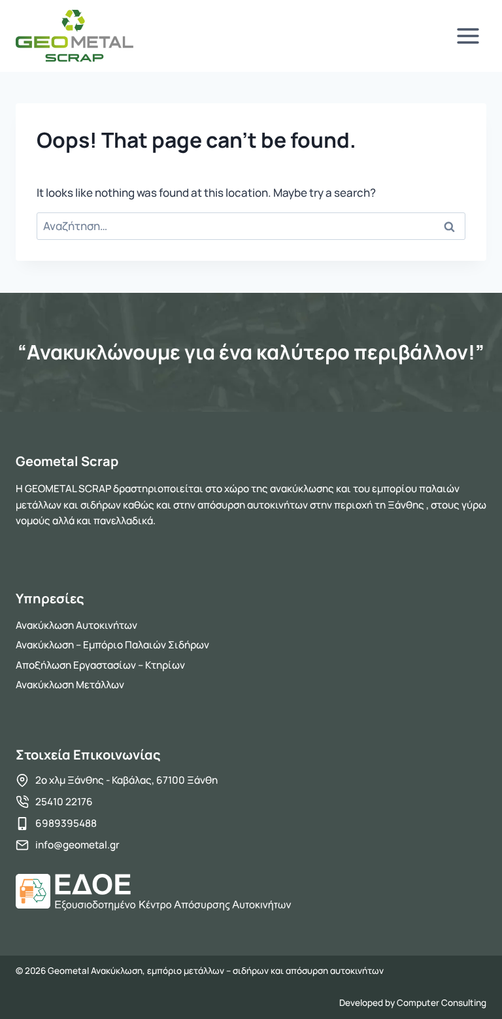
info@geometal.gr (77, 845)
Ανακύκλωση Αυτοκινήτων (76, 625)
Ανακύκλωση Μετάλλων (70, 685)
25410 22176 (64, 802)
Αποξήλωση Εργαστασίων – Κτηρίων (100, 665)
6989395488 (66, 823)
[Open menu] (467, 35)
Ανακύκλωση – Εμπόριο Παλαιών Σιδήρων (112, 645)
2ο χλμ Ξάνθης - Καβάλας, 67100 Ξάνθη (126, 780)
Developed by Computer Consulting (412, 1003)
